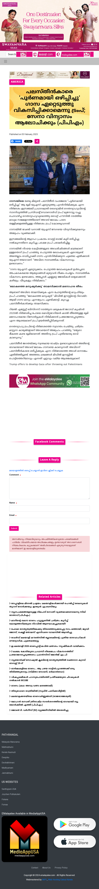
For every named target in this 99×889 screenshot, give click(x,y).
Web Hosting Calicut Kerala (60, 879)
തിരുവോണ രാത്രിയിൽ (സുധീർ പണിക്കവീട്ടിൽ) (38, 691)
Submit (14, 528)
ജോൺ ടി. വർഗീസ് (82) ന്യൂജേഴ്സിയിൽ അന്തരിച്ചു (39, 710)
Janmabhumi (7, 773)
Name (12, 503)
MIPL (44, 879)
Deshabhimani (8, 762)
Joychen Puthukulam (11, 794)
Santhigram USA (9, 789)
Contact (34, 867)
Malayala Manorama (11, 742)
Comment (14, 475)
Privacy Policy (61, 867)
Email (11, 515)
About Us (46, 867)
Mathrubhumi (7, 747)
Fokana (5, 799)
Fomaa (5, 804)
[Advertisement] (49, 412)
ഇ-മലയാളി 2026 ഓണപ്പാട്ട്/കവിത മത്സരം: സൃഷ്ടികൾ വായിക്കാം (48, 646)
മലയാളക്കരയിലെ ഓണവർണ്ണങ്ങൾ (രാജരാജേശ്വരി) (41, 696)
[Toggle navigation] (5, 61)
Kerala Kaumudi (9, 752)
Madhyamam (7, 768)
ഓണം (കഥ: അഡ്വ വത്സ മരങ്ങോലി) (32, 686)
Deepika (5, 757)
